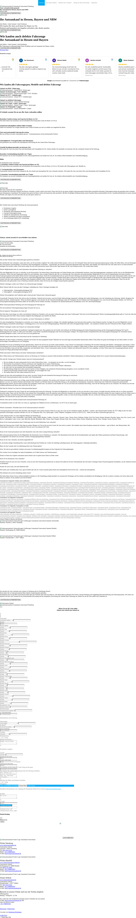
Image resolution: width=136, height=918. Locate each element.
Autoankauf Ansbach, (48, 486)
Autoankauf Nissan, (80, 509)
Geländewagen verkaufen (120, 516)
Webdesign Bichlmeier (15, 912)
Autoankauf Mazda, (54, 509)
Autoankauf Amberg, (21, 486)
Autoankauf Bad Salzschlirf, (40, 492)
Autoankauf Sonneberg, (91, 484)
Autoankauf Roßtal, (41, 496)
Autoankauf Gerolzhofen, (13, 492)
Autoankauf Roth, (5, 491)
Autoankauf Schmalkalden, (8, 494)
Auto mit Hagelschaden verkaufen (90, 516)
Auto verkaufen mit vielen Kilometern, (11, 514)
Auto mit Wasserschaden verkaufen (10, 517)
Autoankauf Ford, (27, 507)
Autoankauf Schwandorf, (30, 487)
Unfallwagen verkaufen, (43, 514)
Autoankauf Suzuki (27, 511)
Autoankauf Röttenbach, (33, 491)
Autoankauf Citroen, (6, 509)
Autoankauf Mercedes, (51, 507)
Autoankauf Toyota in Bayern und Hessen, (105, 501)
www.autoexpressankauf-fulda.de (10, 862)
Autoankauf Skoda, (103, 507)
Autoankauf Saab (124, 509)
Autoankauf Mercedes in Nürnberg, (92, 502)
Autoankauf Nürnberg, (108, 487)
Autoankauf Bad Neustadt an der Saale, (89, 487)
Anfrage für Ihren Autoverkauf (81, 2)
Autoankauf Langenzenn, (69, 496)
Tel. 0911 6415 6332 (68, 832)
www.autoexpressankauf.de (8, 845)
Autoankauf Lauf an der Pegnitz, (106, 491)
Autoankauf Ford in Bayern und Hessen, (61, 499)
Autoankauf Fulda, (11, 484)
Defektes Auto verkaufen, (39, 516)
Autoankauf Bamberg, (32, 482)
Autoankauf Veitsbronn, (13, 496)
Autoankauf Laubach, (75, 494)
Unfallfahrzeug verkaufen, (58, 514)
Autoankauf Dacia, (91, 509)
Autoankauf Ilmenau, (22, 494)
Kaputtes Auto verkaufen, (24, 516)
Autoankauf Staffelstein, (27, 489)
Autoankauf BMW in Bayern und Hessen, (36, 499)
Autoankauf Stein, (26, 492)
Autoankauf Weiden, (45, 487)
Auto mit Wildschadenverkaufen (30, 517)
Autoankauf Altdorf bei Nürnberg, (126, 489)
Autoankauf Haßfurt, (73, 491)
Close (2, 821)
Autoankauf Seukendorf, (27, 496)
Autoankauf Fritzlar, (112, 492)
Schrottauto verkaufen (53, 516)
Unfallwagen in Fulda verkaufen (70, 516)
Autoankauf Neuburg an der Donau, (93, 486)
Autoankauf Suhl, (56, 489)
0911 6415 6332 (7, 850)
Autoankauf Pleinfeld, (46, 491)
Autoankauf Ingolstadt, (76, 486)
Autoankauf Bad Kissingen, (42, 489)
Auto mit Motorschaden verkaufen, (110, 514)
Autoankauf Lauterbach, (50, 484)
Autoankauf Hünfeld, (23, 484)
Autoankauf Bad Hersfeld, (85, 492)
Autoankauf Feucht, (94, 489)
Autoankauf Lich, (63, 494)
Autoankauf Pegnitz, (122, 491)
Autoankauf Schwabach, (62, 486)
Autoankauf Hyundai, (41, 509)
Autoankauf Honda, (39, 507)
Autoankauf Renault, (28, 509)
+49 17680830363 (9, 852)
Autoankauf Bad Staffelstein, (106, 484)
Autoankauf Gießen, (52, 494)
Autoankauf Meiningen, (71, 492)
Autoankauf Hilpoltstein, (18, 491)
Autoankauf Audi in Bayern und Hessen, (12, 499)
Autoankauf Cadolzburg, (54, 496)
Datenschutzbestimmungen (53, 789)
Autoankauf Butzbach (59, 482)
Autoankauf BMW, (16, 507)
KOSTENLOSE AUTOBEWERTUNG (10, 13)
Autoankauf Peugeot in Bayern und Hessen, (26, 501)
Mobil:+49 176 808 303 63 (68, 831)
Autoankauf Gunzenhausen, (15, 487)
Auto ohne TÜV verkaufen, (92, 514)
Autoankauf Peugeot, (75, 507)
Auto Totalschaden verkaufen (74, 514)
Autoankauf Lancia (113, 509)
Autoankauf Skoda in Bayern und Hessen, (80, 501)
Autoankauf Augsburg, (101, 482)
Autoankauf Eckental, (19, 482)
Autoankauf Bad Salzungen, (37, 494)
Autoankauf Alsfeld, (100, 492)
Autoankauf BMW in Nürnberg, (54, 502)
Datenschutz (11, 909)
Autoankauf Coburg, (77, 484)
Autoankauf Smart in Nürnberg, (16, 502)
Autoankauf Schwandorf (123, 496)
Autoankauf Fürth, (120, 487)
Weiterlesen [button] (107, 75)
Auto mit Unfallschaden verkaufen (70, 517)
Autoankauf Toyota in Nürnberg (34, 504)
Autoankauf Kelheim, (13, 489)
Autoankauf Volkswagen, (89, 507)
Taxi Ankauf (132, 516)
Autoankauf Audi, (5, 507)
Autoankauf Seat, (126, 507)
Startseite (41, 2)
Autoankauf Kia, (102, 509)
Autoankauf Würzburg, (73, 482)
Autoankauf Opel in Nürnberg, (112, 502)
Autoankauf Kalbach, (36, 484)
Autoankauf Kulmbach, (122, 484)
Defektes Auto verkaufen (64, 2)
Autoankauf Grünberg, (101, 494)
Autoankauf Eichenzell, (64, 484)
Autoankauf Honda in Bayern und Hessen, (85, 499)
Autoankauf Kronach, (71, 487)
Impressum (94, 2)
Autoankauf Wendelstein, (108, 489)
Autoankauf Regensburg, (87, 482)
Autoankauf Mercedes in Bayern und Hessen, (111, 499)
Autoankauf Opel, (64, 507)
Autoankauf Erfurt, (114, 482)
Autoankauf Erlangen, (6, 482)
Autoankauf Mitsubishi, (67, 509)
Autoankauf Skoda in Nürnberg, (15, 504)
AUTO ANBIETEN (68, 838)
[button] (2, 50)
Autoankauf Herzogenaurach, (107, 496)
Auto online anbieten (51, 2)
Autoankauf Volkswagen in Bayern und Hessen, (54, 501)
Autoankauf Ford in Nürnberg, (73, 502)
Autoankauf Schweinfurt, (7, 486)
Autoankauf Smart (5, 511)
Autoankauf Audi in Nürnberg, (35, 502)
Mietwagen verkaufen (106, 516)
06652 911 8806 (7, 867)
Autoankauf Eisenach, (124, 492)
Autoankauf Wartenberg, (56, 492)
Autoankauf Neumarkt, (34, 486)
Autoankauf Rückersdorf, (115, 494)
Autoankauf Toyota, (115, 507)
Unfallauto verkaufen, (29, 514)
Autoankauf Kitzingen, (111, 486)
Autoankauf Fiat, (17, 509)
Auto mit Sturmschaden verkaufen (50, 517)
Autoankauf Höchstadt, (60, 491)
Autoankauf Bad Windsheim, (88, 491)
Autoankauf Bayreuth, (46, 482)
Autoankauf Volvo (16, 511)
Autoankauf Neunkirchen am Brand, (87, 496)
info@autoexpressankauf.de (68, 834)
